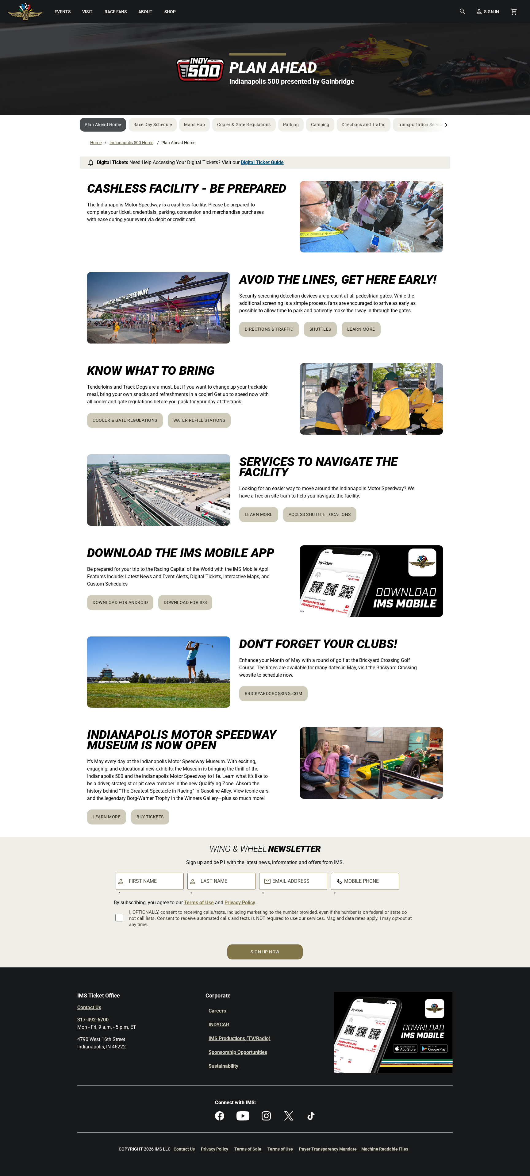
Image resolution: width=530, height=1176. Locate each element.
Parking (291, 124)
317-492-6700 (93, 1020)
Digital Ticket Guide (262, 162)
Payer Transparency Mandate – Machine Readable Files (353, 1149)
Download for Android (120, 602)
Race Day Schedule (152, 124)
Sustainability (223, 1066)
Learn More (361, 329)
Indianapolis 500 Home (131, 142)
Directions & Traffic (269, 329)
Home (96, 142)
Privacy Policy (240, 902)
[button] (462, 12)
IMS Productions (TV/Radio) (240, 1038)
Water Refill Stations (199, 420)
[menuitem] (62, 11)
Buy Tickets (150, 816)
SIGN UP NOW (265, 951)
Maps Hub (194, 124)
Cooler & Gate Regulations (244, 124)
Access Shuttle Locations (320, 514)
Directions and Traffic (364, 124)
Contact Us (89, 1007)
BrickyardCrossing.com (273, 693)
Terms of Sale (247, 1149)
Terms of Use (199, 902)
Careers (217, 1011)
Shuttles (320, 329)
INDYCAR (219, 1025)
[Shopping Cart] (514, 11)
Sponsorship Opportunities (238, 1052)
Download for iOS (185, 602)
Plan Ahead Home (103, 124)
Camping (320, 124)
